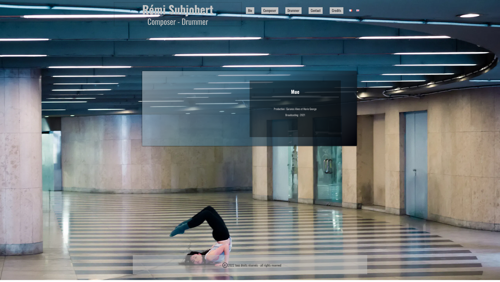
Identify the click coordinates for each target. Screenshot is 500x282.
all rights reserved (270, 265)
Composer (269, 10)
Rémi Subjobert (177, 9)
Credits (336, 10)
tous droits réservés (246, 265)
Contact (316, 10)
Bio (250, 10)
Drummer (293, 10)
